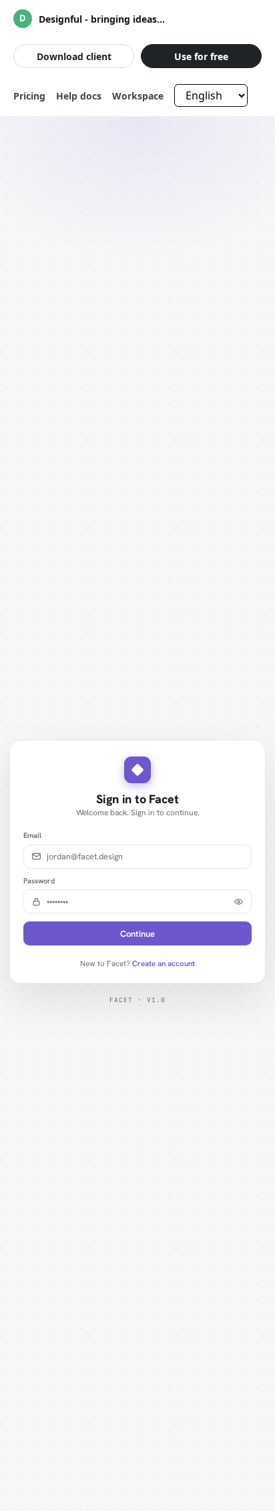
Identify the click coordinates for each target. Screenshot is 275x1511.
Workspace (138, 95)
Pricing (29, 95)
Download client (74, 56)
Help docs (78, 95)
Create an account (163, 963)
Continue (137, 933)
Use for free (201, 56)
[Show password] (239, 902)
